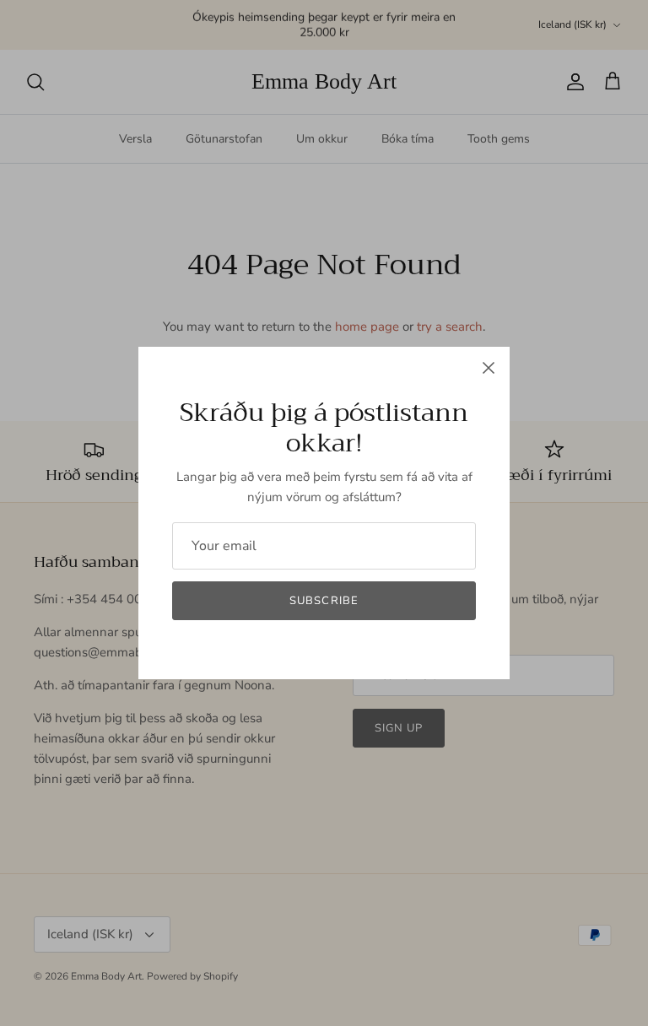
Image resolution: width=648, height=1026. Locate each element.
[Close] (488, 367)
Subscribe (323, 600)
